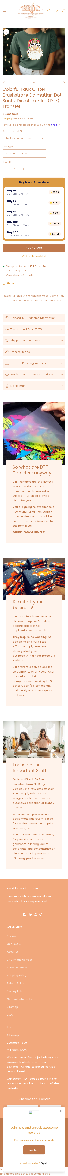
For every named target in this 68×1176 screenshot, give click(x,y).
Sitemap (12, 1007)
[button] (4, 10)
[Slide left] (4, 83)
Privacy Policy (16, 991)
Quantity (8, 162)
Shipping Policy (17, 975)
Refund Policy (16, 983)
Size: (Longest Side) (14, 131)
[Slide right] (64, 83)
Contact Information (20, 999)
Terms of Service (18, 967)
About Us (13, 951)
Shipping (7, 118)
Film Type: (8, 146)
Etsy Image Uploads (20, 959)
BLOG (10, 1015)
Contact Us (14, 944)
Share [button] (10, 283)
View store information (21, 275)
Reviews (12, 936)
